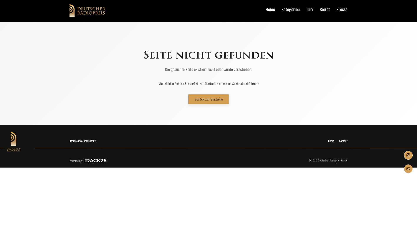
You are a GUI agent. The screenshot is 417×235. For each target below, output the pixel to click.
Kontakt (343, 141)
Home (270, 9)
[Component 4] (408, 168)
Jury (309, 9)
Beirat (325, 9)
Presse (342, 9)
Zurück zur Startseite (208, 99)
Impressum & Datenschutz (83, 141)
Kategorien (290, 9)
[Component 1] (408, 155)
